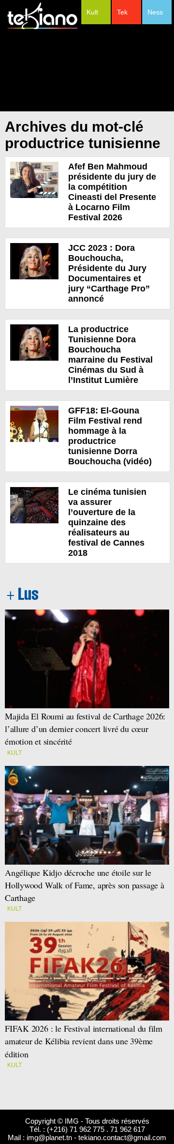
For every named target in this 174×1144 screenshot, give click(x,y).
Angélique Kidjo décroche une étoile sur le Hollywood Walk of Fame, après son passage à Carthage (84, 885)
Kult (92, 12)
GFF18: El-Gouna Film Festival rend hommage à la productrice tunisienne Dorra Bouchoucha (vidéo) (110, 436)
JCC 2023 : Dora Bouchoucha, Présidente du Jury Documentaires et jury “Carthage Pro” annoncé (109, 273)
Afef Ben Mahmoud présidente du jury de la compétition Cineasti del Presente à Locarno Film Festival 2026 (112, 192)
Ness (155, 12)
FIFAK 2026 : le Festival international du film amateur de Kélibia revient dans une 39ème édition (83, 1040)
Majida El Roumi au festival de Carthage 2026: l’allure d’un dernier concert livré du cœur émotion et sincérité (86, 728)
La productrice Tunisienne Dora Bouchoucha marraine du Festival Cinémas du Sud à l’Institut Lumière (110, 354)
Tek (122, 12)
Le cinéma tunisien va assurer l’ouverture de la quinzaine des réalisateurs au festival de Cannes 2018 (107, 522)
